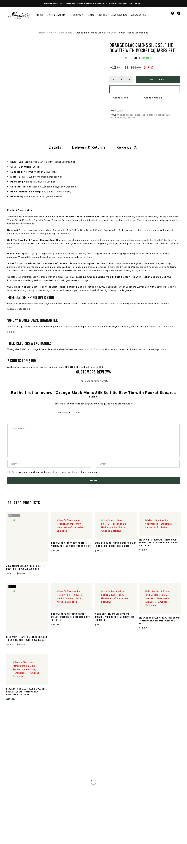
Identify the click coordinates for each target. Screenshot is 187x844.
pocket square (164, 115)
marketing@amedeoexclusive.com (34, 775)
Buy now (144, 89)
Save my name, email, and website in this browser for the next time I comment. (55, 472)
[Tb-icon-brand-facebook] (11, 837)
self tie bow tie (117, 117)
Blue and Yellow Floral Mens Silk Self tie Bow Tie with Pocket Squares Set (26, 638)
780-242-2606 (20, 770)
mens (152, 115)
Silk (133, 117)
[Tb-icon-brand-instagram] (21, 837)
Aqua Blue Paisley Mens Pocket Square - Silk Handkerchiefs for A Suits (115, 544)
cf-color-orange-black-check (132, 115)
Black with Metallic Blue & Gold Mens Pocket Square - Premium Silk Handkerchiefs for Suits (26, 691)
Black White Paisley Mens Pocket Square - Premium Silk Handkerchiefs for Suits (70, 616)
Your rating (63, 412)
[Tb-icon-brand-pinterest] (41, 837)
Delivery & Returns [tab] (88, 147)
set (128, 117)
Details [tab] (55, 147)
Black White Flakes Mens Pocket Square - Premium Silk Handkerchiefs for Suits (114, 616)
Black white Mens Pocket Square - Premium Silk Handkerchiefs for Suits (71, 544)
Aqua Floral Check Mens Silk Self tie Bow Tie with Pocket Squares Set (26, 567)
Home (42, 32)
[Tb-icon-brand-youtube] (31, 837)
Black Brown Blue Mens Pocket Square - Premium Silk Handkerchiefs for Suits (160, 620)
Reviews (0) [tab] (126, 147)
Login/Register (164, 15)
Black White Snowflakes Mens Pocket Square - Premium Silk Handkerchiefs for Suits (159, 542)
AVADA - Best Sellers (60, 32)
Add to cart (157, 79)
